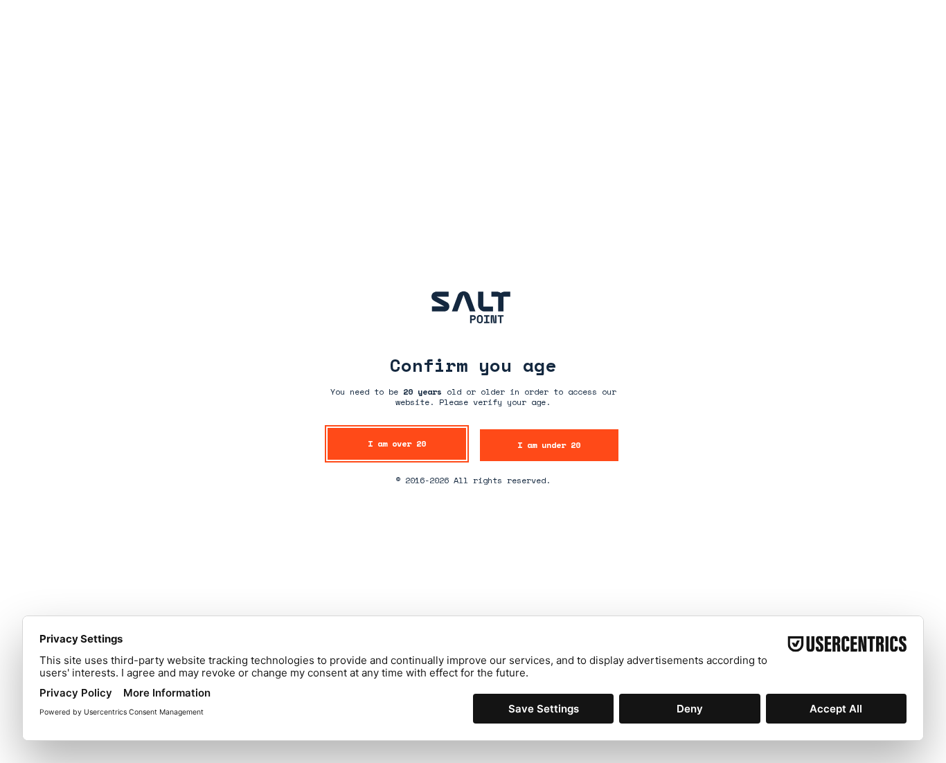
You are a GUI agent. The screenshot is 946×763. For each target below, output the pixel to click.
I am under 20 (548, 445)
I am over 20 (397, 443)
